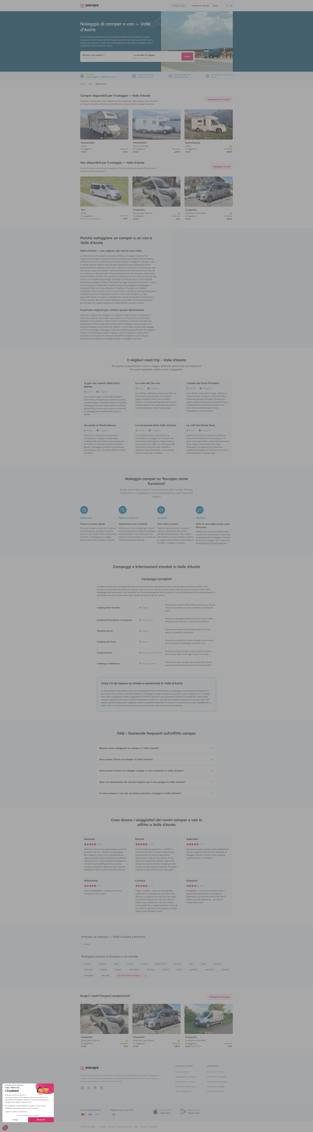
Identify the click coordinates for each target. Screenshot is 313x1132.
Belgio (116, 964)
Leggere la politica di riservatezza (16, 1112)
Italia (179, 969)
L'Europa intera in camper (128, 975)
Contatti (111, 1126)
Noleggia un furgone (219, 997)
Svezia (203, 964)
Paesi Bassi (134, 969)
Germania (209, 969)
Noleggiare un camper (219, 99)
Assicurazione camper (217, 1081)
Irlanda (225, 969)
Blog (103, 1126)
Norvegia (105, 975)
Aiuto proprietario (215, 1091)
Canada (87, 964)
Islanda (103, 969)
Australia (193, 969)
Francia (177, 964)
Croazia (144, 964)
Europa (118, 969)
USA (191, 964)
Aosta (86, 944)
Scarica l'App (178, 6)
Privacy (144, 1126)
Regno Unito (161, 964)
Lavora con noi (124, 1126)
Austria (165, 969)
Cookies (153, 1126)
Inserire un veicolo (200, 5)
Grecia (130, 964)
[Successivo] (126, 124)
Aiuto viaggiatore (183, 1091)
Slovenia (150, 969)
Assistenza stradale (216, 1086)
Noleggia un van (221, 166)
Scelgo (15, 1120)
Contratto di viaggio (216, 1076)
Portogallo (88, 975)
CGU (136, 1126)
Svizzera (217, 964)
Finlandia (88, 969)
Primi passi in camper (185, 1081)
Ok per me (41, 1120)
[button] (5, 1128)
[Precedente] (83, 124)
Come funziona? (182, 1072)
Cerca (187, 56)
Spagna (102, 964)
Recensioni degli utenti (185, 1086)
